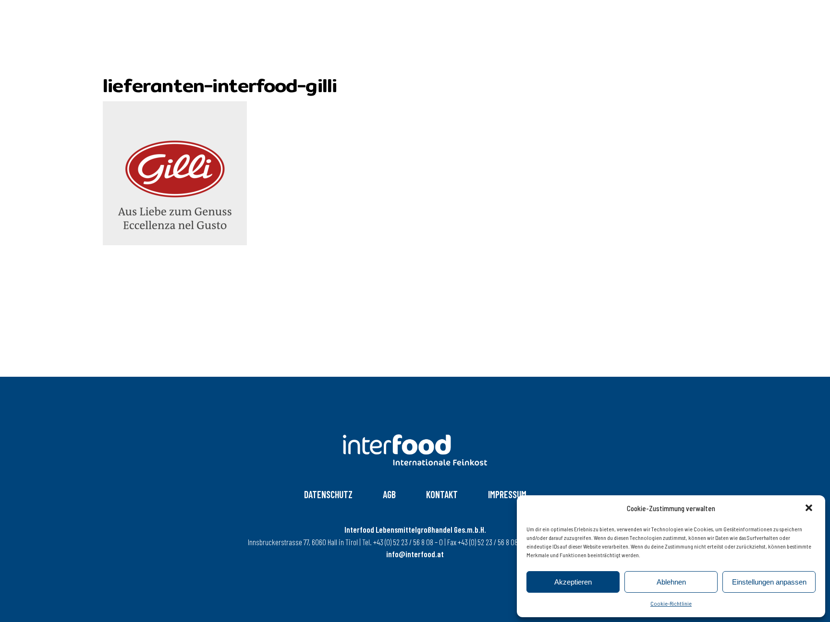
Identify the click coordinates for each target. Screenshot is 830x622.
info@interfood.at (415, 554)
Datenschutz (328, 494)
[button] (810, 508)
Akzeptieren (573, 582)
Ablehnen (671, 582)
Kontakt (442, 494)
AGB (389, 494)
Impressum (507, 494)
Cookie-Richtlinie (671, 603)
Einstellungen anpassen (769, 582)
